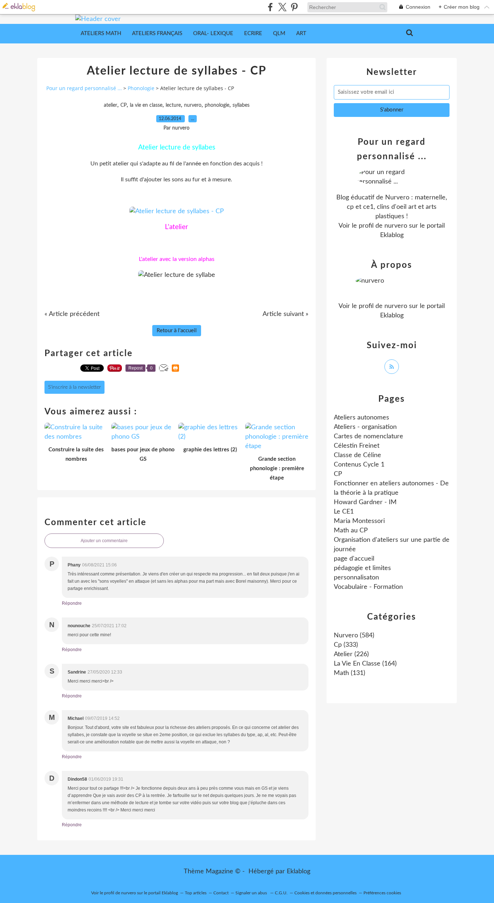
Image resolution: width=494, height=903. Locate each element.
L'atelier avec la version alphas (176, 259)
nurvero (192, 105)
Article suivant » (285, 314)
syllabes (241, 105)
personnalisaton (356, 577)
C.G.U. (281, 893)
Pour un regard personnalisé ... (84, 88)
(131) (349, 673)
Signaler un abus (251, 893)
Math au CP (351, 530)
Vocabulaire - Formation (368, 587)
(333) (346, 645)
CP (123, 105)
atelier (110, 105)
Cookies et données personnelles (325, 893)
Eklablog (298, 871)
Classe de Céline (357, 455)
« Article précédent (71, 314)
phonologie (217, 105)
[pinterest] (294, 7)
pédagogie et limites (362, 568)
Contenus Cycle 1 (359, 464)
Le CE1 (344, 512)
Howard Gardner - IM (365, 502)
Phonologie (141, 88)
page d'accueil (354, 559)
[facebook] (270, 7)
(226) (351, 654)
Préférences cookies (382, 893)
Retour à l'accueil (177, 330)
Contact (221, 893)
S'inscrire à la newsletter (74, 387)
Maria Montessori (359, 521)
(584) (354, 635)
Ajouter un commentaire (104, 540)
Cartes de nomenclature (368, 436)
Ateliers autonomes (361, 417)
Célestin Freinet (356, 446)
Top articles (195, 893)
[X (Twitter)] (282, 7)
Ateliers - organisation (365, 427)
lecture (173, 105)
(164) (365, 664)
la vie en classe (146, 105)
